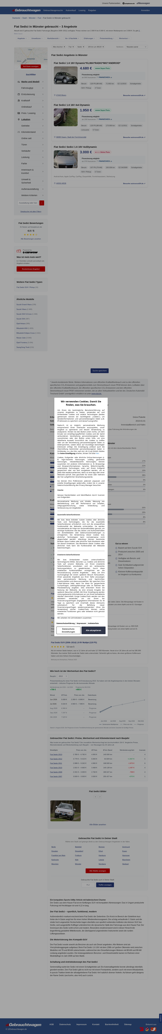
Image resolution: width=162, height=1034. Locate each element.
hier (97, 453)
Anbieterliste (93, 623)
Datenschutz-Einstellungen (68, 630)
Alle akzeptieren (93, 630)
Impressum (81, 623)
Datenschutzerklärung (65, 623)
